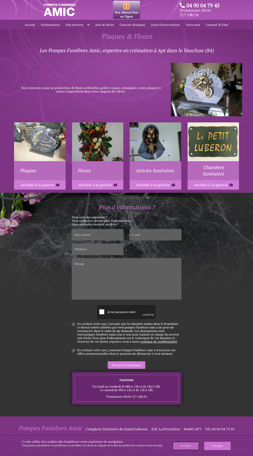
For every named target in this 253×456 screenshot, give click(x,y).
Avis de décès (104, 24)
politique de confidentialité (158, 341)
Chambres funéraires (213, 170)
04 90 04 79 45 (203, 5)
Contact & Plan (217, 24)
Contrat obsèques (132, 24)
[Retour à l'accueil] (59, 9)
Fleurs (83, 170)
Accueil (30, 24)
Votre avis (193, 24)
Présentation (50, 24)
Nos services (74, 24)
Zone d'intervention (165, 24)
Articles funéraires (154, 170)
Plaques (28, 170)
